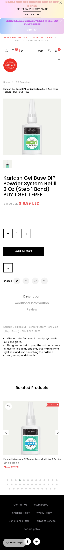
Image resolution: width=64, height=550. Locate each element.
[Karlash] (10, 65)
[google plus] (36, 541)
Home (6, 82)
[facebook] (27, 541)
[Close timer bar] (60, 2)
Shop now (32, 14)
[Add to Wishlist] (8, 267)
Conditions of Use (19, 521)
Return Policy (40, 504)
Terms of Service (45, 521)
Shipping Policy (21, 513)
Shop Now (32, 30)
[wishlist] (15, 50)
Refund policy (32, 529)
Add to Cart (13, 466)
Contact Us (20, 504)
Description (31, 296)
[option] (32, 127)
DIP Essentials (23, 82)
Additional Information (32, 303)
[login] (6, 50)
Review (32, 309)
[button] (23, 50)
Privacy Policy (44, 513)
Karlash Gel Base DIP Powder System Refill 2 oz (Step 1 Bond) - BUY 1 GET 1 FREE (29, 186)
